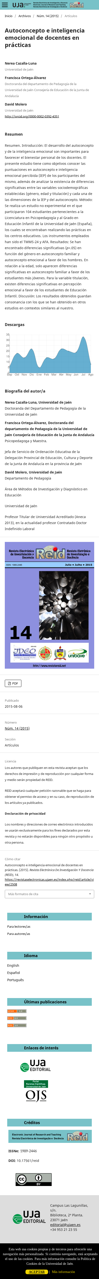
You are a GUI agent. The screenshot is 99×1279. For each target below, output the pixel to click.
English (13, 965)
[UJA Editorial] (36, 1074)
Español (13, 972)
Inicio (8, 16)
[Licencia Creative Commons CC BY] (34, 1184)
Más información (63, 1272)
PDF (15, 683)
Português (15, 980)
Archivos (25, 16)
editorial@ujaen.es (65, 1224)
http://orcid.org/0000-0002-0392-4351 (32, 116)
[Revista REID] (50, 1141)
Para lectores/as (18, 926)
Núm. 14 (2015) (48, 16)
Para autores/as (18, 934)
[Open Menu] (5, 5)
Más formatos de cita (23, 894)
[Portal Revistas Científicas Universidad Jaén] (36, 1101)
